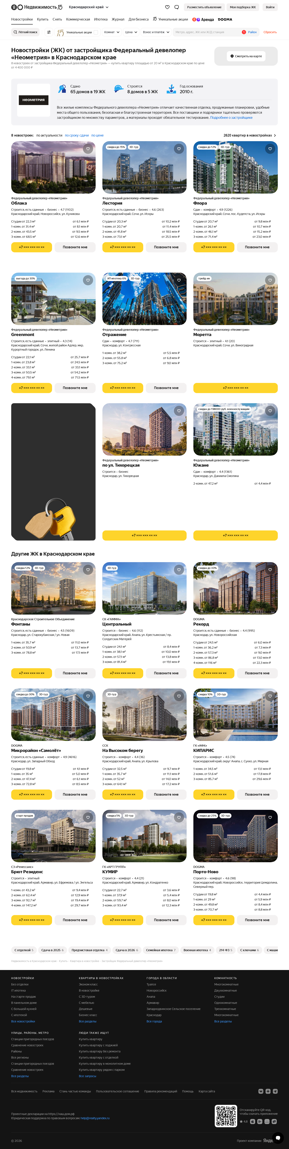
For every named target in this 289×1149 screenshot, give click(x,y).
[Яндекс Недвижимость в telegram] (275, 1091)
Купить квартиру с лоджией (98, 1045)
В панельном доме (24, 1002)
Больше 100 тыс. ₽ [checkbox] (34, 476)
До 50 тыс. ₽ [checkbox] (58, 451)
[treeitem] (23, 19)
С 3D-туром (87, 996)
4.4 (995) (249, 630)
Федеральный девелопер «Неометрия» (39, 198)
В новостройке (89, 990)
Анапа (151, 996)
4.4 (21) (139, 878)
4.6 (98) (230, 878)
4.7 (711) (133, 341)
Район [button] (252, 32)
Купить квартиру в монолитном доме (105, 1063)
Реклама (48, 1091)
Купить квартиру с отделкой (98, 1057)
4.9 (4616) (70, 757)
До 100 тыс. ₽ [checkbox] (58, 463)
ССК (105, 745)
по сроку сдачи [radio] (77, 135)
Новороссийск (157, 990)
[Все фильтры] (49, 32)
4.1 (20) (230, 341)
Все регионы (20, 1057)
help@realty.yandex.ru (95, 1118)
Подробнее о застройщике (231, 118)
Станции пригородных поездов (32, 1039)
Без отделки (19, 984)
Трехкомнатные (225, 1009)
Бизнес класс (88, 1015)
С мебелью (86, 1002)
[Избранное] (167, 7)
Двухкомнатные (225, 990)
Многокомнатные (226, 984)
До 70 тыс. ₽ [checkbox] (30, 463)
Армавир (153, 1002)
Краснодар (154, 1015)
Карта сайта (207, 1091)
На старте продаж (23, 996)
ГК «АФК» (200, 745)
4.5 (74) (230, 757)
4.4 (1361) (225, 471)
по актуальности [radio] (49, 135)
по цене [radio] (97, 135)
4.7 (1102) (67, 209)
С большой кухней (23, 1009)
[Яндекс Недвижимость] (37, 7)
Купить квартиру (90, 1039)
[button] (176, 7)
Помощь (188, 1091)
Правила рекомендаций (160, 1091)
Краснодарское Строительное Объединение (43, 619)
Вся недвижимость (24, 1091)
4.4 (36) (139, 757)
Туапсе (151, 984)
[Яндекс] (270, 1140)
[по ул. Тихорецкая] (144, 429)
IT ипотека (18, 990)
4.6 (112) (137, 630)
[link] (270, 7)
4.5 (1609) (67, 630)
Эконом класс (88, 984)
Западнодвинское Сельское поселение (174, 1009)
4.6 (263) (158, 209)
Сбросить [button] (270, 32)
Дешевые (85, 1009)
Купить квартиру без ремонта (99, 1051)
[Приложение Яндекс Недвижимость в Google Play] (259, 1121)
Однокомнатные (225, 1002)
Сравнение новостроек (27, 1045)
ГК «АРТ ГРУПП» (114, 867)
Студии (219, 996)
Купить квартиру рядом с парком (102, 1069)
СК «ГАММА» (111, 619)
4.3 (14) (67, 341)
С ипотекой (19, 1015)
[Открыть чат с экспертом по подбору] (278, 1138)
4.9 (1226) (226, 209)
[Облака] (53, 167)
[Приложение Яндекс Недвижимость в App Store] (252, 1121)
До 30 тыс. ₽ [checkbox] (30, 451)
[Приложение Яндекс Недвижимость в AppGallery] (267, 1121)
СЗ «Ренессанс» (22, 867)
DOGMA (199, 619)
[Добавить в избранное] (88, 149)
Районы (16, 1051)
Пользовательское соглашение (117, 1091)
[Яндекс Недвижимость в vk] (260, 1091)
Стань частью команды (75, 1091)
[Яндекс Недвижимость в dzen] (268, 1091)
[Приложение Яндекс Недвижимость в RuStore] (274, 1121)
